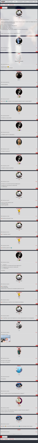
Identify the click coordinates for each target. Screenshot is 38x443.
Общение (6, 4)
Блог (11, 1)
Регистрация (31, 1)
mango (19, 53)
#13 (36, 232)
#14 (36, 245)
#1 (36, 19)
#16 (36, 284)
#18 (36, 315)
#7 (36, 132)
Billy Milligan (19, 347)
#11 (36, 200)
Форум (15, 1)
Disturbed (19, 321)
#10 (36, 181)
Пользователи (20, 1)
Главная (8, 1)
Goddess (19, 396)
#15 (36, 262)
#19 (36, 332)
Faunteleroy (19, 9)
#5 (36, 98)
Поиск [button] (25, 1)
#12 (36, 216)
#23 (36, 407)
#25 (36, 431)
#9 (36, 165)
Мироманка (19, 382)
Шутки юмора (11, 4)
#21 (36, 376)
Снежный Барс (19, 88)
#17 (36, 299)
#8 (36, 148)
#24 (36, 423)
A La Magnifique (19, 208)
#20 (36, 358)
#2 (36, 47)
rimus (19, 36)
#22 (36, 391)
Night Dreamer (19, 71)
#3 (36, 64)
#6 (36, 115)
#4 (36, 82)
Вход (35, 1)
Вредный (19, 365)
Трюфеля (19, 104)
